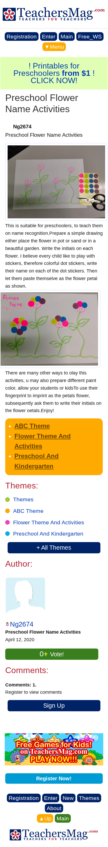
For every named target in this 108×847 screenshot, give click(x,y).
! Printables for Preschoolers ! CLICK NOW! (54, 73)
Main (67, 36)
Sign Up (54, 705)
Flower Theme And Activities (48, 522)
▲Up (45, 818)
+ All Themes (53, 547)
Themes (23, 499)
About (54, 808)
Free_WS (90, 36)
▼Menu (54, 47)
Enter (48, 36)
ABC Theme (32, 425)
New (68, 798)
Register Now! (54, 778)
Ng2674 (21, 624)
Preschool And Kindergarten (48, 534)
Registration (22, 36)
